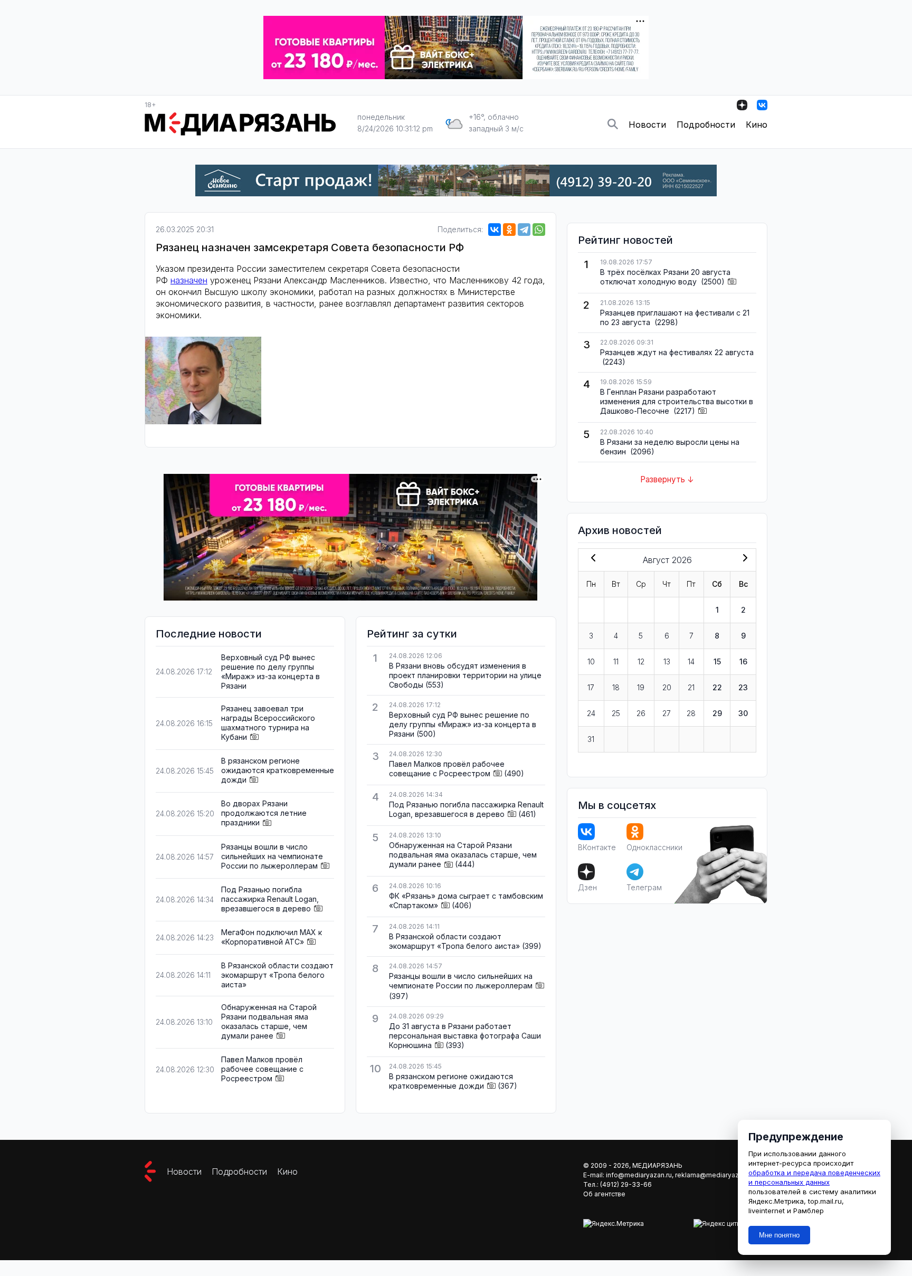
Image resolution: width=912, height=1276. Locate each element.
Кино (756, 124)
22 (717, 687)
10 (591, 661)
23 (743, 687)
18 (616, 687)
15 (717, 661)
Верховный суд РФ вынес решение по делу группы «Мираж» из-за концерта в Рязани (270, 671)
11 (616, 661)
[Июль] (591, 559)
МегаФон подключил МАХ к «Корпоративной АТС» (271, 937)
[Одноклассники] (509, 229)
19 (640, 687)
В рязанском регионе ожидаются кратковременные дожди (277, 770)
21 (691, 687)
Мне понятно (779, 1235)
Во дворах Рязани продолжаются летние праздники (264, 813)
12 (641, 661)
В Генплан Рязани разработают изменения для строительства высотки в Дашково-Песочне (676, 401)
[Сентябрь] (743, 559)
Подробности (706, 124)
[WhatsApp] (539, 229)
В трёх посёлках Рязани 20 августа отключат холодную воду (665, 277)
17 (590, 687)
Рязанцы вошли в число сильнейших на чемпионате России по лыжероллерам (272, 856)
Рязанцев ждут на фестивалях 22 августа (677, 352)
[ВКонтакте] (494, 229)
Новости (647, 124)
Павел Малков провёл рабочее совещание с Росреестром (262, 1069)
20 (666, 687)
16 (743, 661)
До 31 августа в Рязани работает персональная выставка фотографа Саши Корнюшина (465, 1036)
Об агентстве (604, 1194)
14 (691, 661)
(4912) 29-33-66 (626, 1184)
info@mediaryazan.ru (639, 1175)
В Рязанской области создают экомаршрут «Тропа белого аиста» (277, 975)
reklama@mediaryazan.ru (714, 1175)
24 (591, 713)
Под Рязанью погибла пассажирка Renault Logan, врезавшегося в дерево (270, 899)
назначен (188, 280)
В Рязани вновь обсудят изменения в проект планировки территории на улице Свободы (465, 675)
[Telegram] (524, 229)
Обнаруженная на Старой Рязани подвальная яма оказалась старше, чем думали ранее (269, 1021)
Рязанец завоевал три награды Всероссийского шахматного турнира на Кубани (268, 722)
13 (666, 661)
